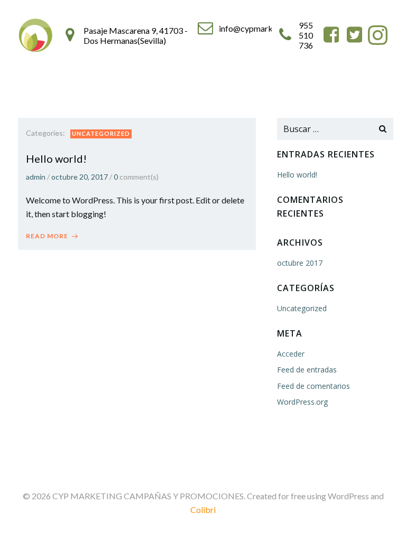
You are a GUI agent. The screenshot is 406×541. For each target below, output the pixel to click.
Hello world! (297, 175)
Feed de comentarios (313, 386)
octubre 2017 (299, 263)
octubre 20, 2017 (79, 176)
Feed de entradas (307, 370)
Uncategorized (101, 133)
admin (35, 176)
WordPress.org (302, 402)
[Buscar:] (324, 129)
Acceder (290, 354)
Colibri (203, 510)
